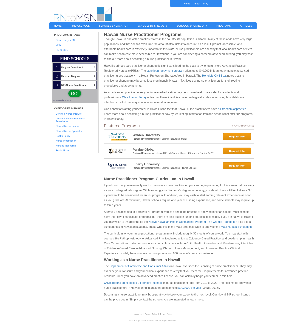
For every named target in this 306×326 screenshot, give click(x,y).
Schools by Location (113, 25)
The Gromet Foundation (222, 221)
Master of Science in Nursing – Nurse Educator (174, 168)
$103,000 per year (189, 287)
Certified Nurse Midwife (69, 113)
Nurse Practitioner (66, 140)
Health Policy (63, 135)
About (197, 3)
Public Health (63, 150)
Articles (246, 25)
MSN (58, 45)
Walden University (146, 135)
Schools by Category (192, 25)
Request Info (237, 136)
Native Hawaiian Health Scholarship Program (177, 221)
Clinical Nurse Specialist (69, 131)
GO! (74, 93)
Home (187, 3)
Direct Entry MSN (65, 40)
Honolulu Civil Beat (214, 75)
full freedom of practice (232, 108)
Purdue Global (143, 149)
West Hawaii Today (134, 97)
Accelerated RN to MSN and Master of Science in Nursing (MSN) (183, 153)
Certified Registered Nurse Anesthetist (70, 120)
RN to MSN (62, 49)
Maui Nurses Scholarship (237, 226)
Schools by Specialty (152, 25)
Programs (223, 25)
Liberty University (146, 164)
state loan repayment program (165, 70)
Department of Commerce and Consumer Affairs (140, 266)
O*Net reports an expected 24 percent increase (133, 282)
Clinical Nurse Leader (68, 126)
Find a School (80, 25)
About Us (138, 314)
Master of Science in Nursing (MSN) (169, 139)
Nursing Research (66, 145)
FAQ (205, 3)
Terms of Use (166, 314)
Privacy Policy (151, 314)
